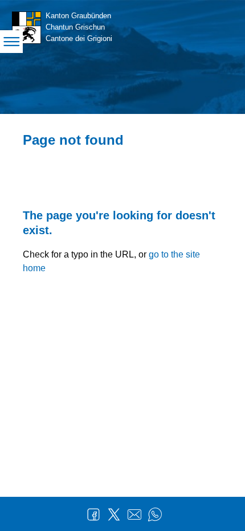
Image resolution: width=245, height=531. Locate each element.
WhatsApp (155, 514)
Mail (134, 514)
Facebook (93, 514)
